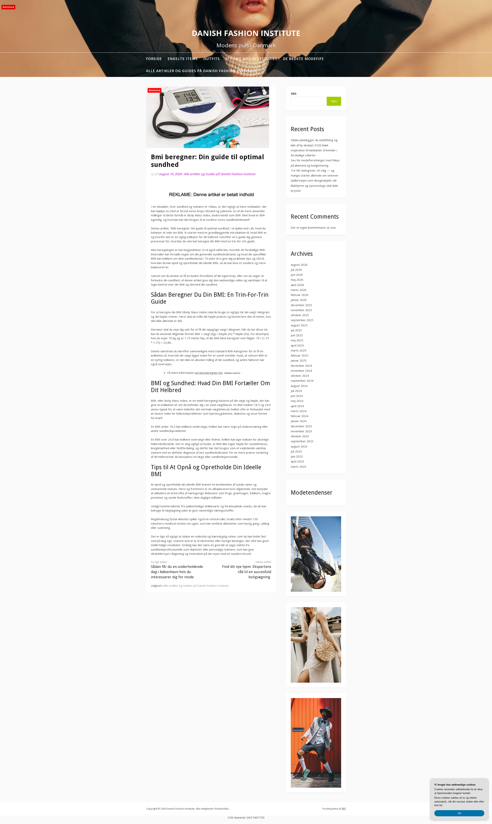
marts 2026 (298, 290)
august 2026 (299, 265)
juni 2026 (297, 275)
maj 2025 (297, 340)
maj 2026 (297, 280)
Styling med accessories (251, 58)
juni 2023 (297, 456)
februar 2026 (299, 295)
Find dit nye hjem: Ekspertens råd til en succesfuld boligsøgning (246, 569)
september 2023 (302, 441)
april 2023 (297, 461)
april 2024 (297, 406)
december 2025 (301, 305)
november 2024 (301, 370)
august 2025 (299, 325)
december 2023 (301, 426)
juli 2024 (296, 391)
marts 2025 (298, 350)
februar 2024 (299, 416)
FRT (344, 808)
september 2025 (302, 320)
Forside (154, 58)
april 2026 (297, 285)
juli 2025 (296, 330)
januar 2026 (299, 300)
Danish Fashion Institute (246, 33)
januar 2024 (299, 421)
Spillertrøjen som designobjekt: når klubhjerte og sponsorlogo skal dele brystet (314, 185)
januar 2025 (299, 360)
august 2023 (299, 446)
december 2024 (301, 365)
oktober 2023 (300, 436)
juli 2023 (296, 451)
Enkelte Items (183, 58)
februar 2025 (299, 355)
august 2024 (299, 386)
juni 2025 (297, 335)
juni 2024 (297, 396)
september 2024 (302, 380)
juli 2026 (296, 270)
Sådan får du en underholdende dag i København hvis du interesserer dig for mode (177, 569)
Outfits (211, 58)
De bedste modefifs (303, 58)
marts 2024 (298, 411)
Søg (293, 93)
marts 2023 (298, 466)
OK (459, 813)
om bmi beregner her (209, 373)
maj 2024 (297, 401)
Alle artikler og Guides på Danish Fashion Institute (202, 70)
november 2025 (301, 310)
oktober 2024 (300, 375)
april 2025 (297, 345)
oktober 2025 (300, 315)
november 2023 (301, 431)
